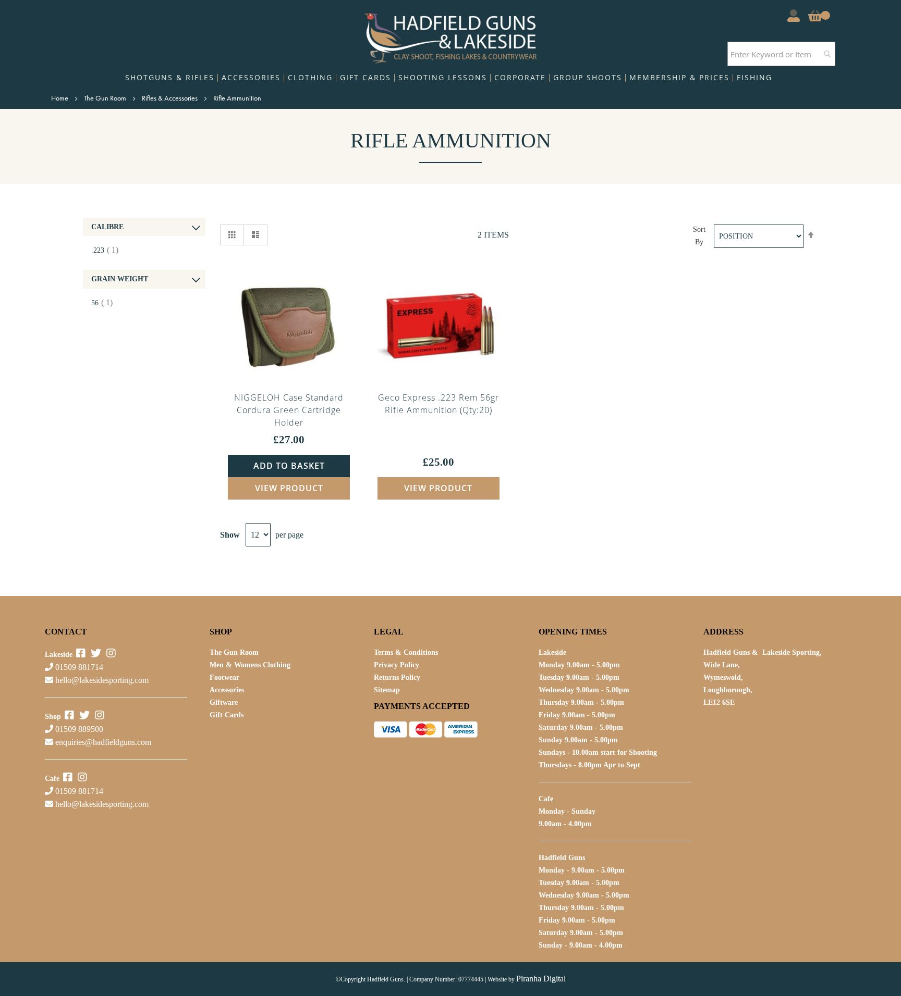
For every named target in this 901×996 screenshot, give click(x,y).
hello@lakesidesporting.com (102, 680)
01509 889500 (78, 729)
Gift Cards (226, 715)
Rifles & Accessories (170, 98)
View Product (289, 488)
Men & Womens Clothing (250, 665)
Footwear (224, 677)
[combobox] (781, 54)
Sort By (699, 236)
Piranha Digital (541, 978)
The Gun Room (106, 98)
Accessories (227, 690)
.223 (109, 250)
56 (106, 303)
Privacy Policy (396, 665)
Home (60, 98)
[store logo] (450, 36)
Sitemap (387, 690)
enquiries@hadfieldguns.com (103, 742)
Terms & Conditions (406, 652)
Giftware (224, 702)
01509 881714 (78, 667)
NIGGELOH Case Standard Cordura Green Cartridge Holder (289, 410)
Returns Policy (397, 677)
